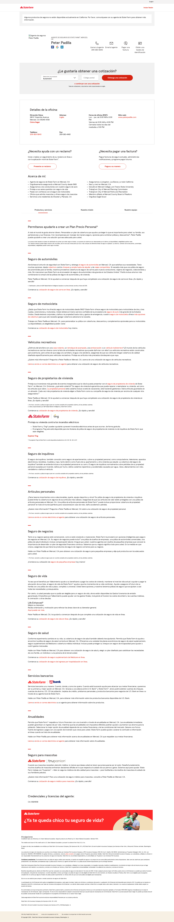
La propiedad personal (56, 389)
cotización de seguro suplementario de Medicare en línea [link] (62, 657)
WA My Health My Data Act (29, 914)
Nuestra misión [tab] (87, 210)
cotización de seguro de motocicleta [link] (53, 328)
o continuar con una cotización (87, 84)
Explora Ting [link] (33, 436)
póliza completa (69, 854)
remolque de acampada (76, 348)
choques (66, 267)
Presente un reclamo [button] (42, 166)
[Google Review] (57, 47)
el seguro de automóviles (89, 265)
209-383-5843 (35, 134)
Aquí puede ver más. (36, 610)
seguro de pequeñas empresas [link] (62, 562)
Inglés (61, 117)
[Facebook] (52, 47)
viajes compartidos (102, 267)
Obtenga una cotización (117, 78)
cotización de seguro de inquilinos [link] (52, 477)
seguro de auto (113, 312)
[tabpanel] (87, 122)
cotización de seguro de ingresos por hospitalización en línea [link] (63, 662)
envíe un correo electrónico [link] (46, 703)
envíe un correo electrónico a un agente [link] (51, 364)
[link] (111, 49)
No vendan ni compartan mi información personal (76, 914)
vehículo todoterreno (114, 348)
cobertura (52, 267)
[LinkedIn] (62, 47)
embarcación (96, 348)
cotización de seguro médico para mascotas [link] (56, 781)
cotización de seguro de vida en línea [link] (53, 619)
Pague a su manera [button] (112, 166)
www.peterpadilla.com (127, 117)
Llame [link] (30, 364)
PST (105, 115)
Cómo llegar (35, 122)
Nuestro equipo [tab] (131, 210)
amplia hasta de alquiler (80, 267)
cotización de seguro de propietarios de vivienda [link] (58, 411)
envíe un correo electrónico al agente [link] (49, 517)
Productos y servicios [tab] (43, 210)
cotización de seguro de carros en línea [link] (54, 290)
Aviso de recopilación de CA (49, 914)
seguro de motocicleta (119, 314)
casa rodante (58, 348)
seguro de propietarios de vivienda (121, 384)
